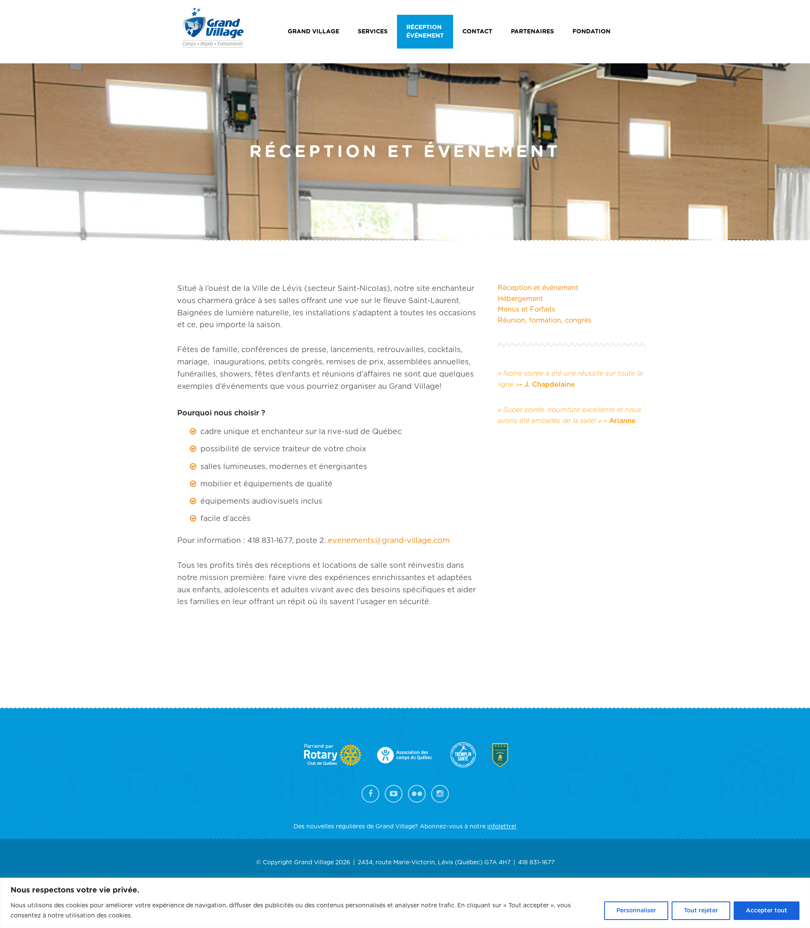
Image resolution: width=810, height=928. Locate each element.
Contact (477, 32)
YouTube (393, 794)
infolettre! (501, 827)
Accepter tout (766, 911)
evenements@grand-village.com (389, 541)
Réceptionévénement (425, 31)
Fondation (591, 32)
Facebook (370, 794)
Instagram (440, 794)
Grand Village (313, 32)
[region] (405, 903)
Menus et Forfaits (526, 309)
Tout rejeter (701, 911)
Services (373, 32)
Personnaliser (636, 911)
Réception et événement (538, 288)
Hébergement (520, 299)
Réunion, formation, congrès (544, 320)
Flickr (417, 794)
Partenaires (532, 32)
